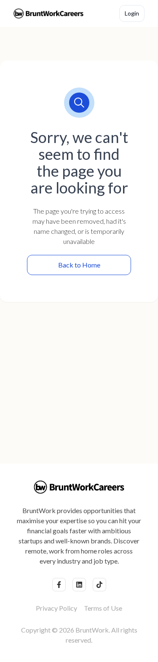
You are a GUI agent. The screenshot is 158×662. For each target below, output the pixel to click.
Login (132, 13)
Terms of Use (103, 608)
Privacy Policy (56, 608)
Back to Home (79, 265)
